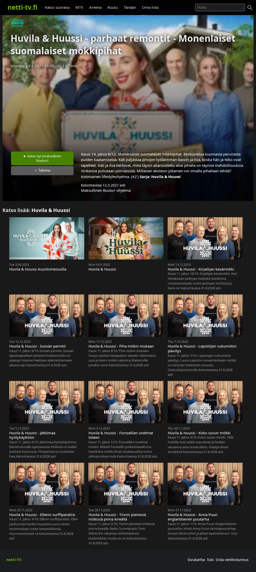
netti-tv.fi (23, 7)
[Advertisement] (128, 108)
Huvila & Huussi (166, 176)
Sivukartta (196, 559)
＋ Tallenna (42, 170)
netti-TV (14, 559)
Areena (95, 7)
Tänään (130, 7)
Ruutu (113, 7)
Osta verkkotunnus (232, 559)
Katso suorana (57, 7)
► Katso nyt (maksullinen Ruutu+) (42, 158)
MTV (79, 7)
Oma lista (150, 7)
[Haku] (250, 8)
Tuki (210, 559)
